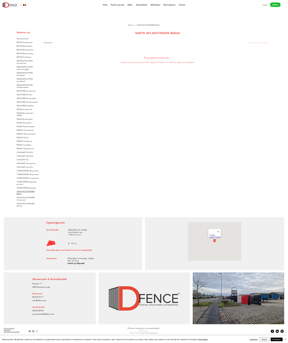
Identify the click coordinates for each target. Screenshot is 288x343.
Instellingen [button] (254, 339)
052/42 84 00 (37, 310)
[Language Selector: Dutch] (23, 5)
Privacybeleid (203, 339)
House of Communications (149, 333)
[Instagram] (282, 331)
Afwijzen (264, 339)
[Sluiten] (285, 339)
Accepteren (277, 339)
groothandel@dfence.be (43, 314)
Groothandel (38, 307)
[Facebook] (272, 331)
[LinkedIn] (277, 331)
